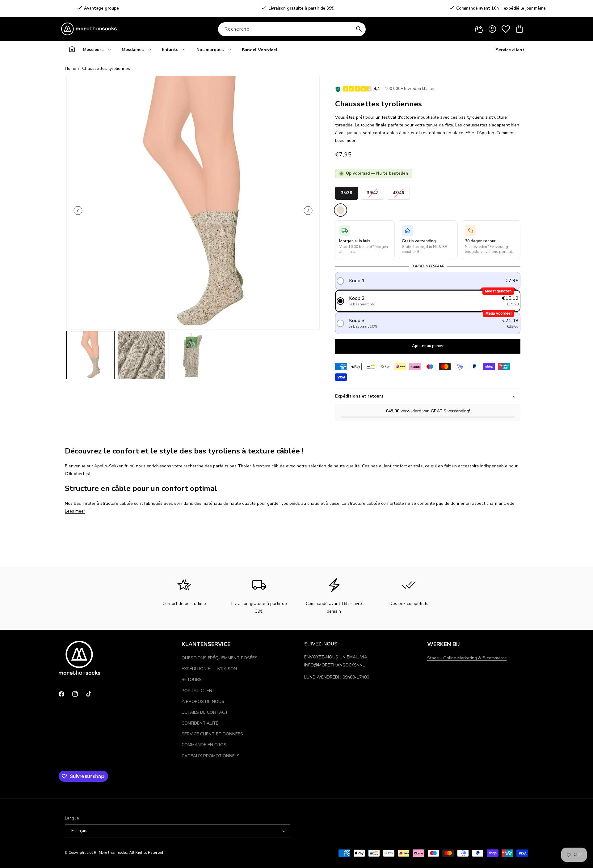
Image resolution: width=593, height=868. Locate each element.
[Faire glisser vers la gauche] (78, 210)
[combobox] (292, 29)
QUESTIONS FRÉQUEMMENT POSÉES (220, 658)
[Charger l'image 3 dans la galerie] (192, 355)
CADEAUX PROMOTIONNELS (211, 756)
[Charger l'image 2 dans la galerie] (141, 355)
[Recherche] (359, 29)
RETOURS (192, 680)
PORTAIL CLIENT (198, 691)
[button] (519, 29)
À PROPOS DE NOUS (203, 701)
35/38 (346, 191)
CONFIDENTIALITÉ (200, 723)
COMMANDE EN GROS (204, 745)
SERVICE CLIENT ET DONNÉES (212, 734)
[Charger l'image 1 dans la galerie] (90, 355)
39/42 (372, 191)
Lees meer (345, 140)
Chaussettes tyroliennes (106, 68)
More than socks (113, 852)
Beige (340, 210)
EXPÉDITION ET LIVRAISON (209, 669)
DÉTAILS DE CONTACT (205, 712)
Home (70, 68)
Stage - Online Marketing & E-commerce (467, 658)
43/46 (398, 191)
